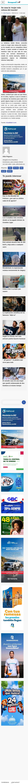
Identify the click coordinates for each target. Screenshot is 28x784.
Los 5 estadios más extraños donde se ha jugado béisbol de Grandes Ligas (13, 220)
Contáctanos (5, 782)
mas (21, 168)
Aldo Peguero (6, 13)
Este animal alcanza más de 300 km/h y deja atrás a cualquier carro (14, 244)
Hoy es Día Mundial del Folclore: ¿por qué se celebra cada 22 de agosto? (13, 198)
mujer (4, 171)
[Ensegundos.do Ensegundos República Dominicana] (14, 2)
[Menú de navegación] (3, 2)
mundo (10, 171)
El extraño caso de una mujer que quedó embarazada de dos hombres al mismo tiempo (13, 383)
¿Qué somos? (15, 782)
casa (10, 168)
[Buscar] (24, 402)
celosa (16, 168)
